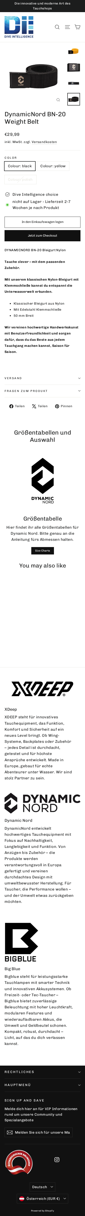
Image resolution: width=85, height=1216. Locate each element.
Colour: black (20, 166)
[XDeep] (42, 689)
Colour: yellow (53, 166)
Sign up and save (25, 1100)
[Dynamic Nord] (42, 803)
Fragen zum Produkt (26, 391)
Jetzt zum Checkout (42, 235)
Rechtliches (19, 1072)
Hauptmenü (18, 1085)
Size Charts (42, 550)
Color (11, 157)
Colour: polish (20, 179)
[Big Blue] (22, 942)
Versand (13, 378)
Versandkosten (44, 142)
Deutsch (39, 1187)
